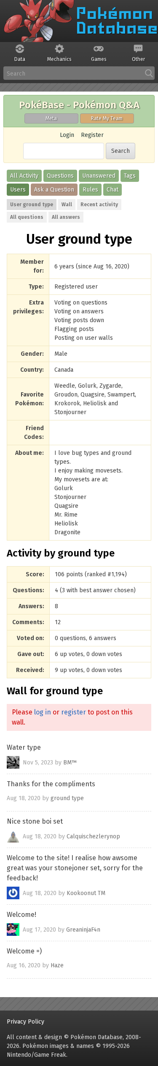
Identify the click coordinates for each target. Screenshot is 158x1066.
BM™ (70, 762)
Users (18, 189)
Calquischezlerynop (93, 836)
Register (92, 135)
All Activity (24, 175)
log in (42, 712)
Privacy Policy (25, 1021)
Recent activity (99, 204)
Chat (112, 189)
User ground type (31, 204)
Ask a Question (54, 189)
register (73, 712)
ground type (67, 798)
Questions (60, 175)
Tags (130, 175)
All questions (26, 217)
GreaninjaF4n (83, 929)
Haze (57, 965)
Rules (90, 189)
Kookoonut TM (86, 892)
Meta (51, 118)
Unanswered (98, 175)
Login (67, 135)
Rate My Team (107, 118)
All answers (66, 217)
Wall (67, 204)
